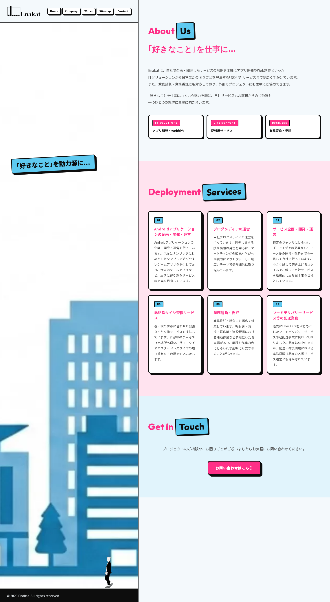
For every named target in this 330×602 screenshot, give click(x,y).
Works (88, 11)
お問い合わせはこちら (234, 468)
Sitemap (105, 11)
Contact (122, 11)
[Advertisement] (234, 550)
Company (71, 11)
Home (54, 11)
